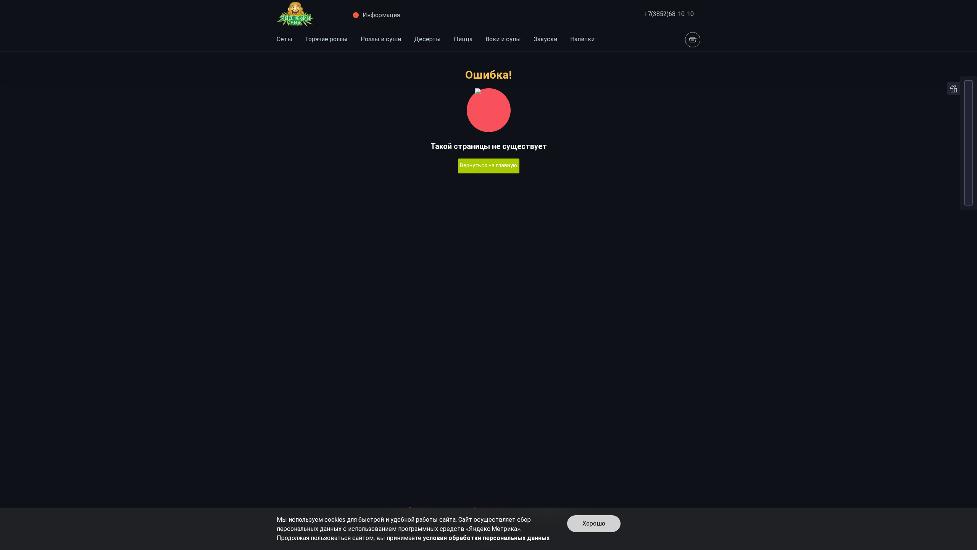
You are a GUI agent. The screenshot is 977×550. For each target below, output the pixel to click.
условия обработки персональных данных (486, 538)
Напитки (582, 39)
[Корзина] (692, 39)
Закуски (545, 39)
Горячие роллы (326, 39)
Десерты (427, 39)
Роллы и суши (381, 39)
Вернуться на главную (488, 165)
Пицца (463, 39)
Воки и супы (503, 39)
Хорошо (593, 523)
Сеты (284, 39)
